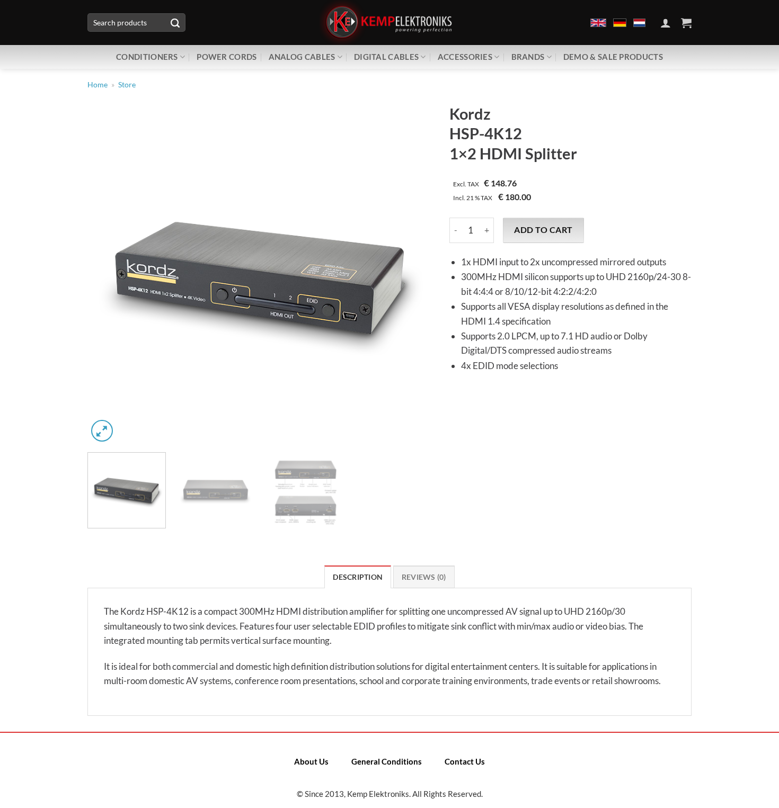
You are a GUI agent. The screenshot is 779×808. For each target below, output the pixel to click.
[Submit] (174, 22)
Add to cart (543, 230)
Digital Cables (386, 56)
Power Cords (226, 56)
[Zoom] (102, 431)
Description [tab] (358, 577)
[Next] (412, 272)
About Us (311, 761)
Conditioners (147, 56)
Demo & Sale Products (613, 56)
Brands (528, 56)
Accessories (465, 56)
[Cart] (686, 22)
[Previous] (107, 272)
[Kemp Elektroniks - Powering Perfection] (389, 22)
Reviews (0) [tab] (424, 577)
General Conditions (386, 761)
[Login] (665, 22)
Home (97, 84)
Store (127, 84)
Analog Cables (302, 56)
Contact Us (465, 761)
